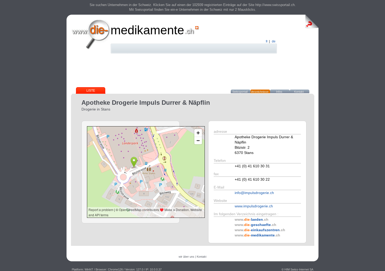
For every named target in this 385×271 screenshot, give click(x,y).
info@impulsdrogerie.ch (254, 193)
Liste (90, 90)
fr (267, 41)
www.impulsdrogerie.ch (254, 206)
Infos (279, 91)
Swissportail (240, 91)
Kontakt (299, 91)
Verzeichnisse (259, 91)
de (274, 41)
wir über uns (186, 256)
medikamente (147, 30)
